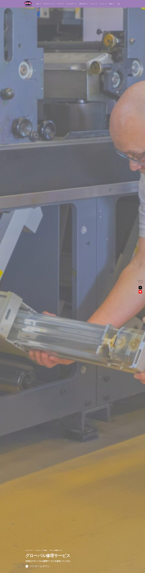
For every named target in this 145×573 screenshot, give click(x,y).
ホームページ (29, 550)
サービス (59, 3)
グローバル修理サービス (55, 550)
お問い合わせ (82, 3)
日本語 (110, 3)
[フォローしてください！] (140, 287)
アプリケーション (48, 3)
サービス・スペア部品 (41, 550)
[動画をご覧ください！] (140, 291)
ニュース (102, 3)
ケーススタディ (70, 3)
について (92, 3)
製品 (38, 3)
